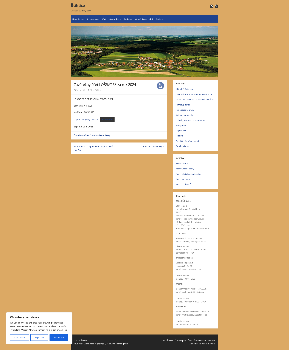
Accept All (59, 337)
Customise (19, 337)
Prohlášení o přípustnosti (187, 141)
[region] (39, 328)
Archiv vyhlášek (183, 179)
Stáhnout (107, 119)
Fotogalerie (181, 125)
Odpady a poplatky (184, 115)
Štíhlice (78, 5)
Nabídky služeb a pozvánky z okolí (191, 120)
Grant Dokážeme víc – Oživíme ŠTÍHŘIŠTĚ (194, 99)
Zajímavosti (181, 130)
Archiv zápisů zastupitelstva (188, 174)
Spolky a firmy (182, 146)
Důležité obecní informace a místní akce (194, 94)
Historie (179, 136)
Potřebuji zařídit (183, 105)
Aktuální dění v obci (144, 19)
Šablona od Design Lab (118, 343)
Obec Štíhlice (78, 19)
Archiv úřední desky (101, 135)
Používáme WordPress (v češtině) (89, 343)
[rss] (216, 6)
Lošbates (128, 19)
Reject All (39, 337)
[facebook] (211, 6)
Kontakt (159, 19)
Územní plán (93, 19)
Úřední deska (115, 19)
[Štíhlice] (144, 51)
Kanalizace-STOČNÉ (185, 110)
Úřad (104, 19)
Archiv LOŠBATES (83, 135)
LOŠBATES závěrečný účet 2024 (86, 120)
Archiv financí (182, 163)
